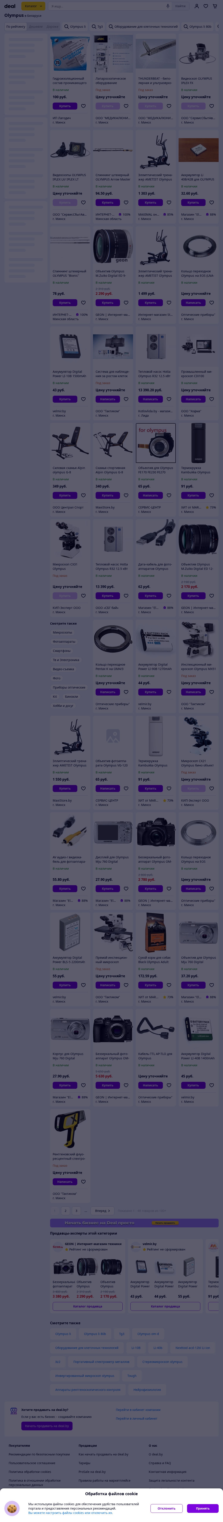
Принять (203, 1508)
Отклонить (167, 1508)
